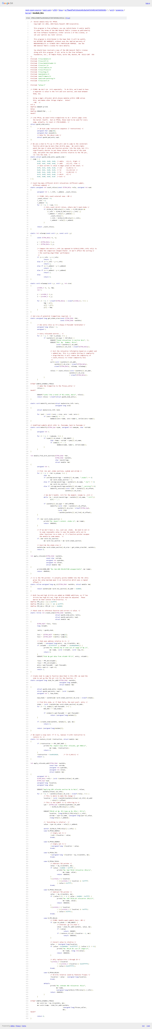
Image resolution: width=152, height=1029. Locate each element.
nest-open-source (33, 10)
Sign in (148, 3)
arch (112, 10)
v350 (55, 10)
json (148, 1026)
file (67, 18)
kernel (28, 13)
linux (61, 10)
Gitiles (12, 1026)
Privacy (18, 1026)
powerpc (120, 10)
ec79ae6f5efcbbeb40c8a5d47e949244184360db (85, 10)
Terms (24, 1026)
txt (143, 1026)
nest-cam (47, 10)
